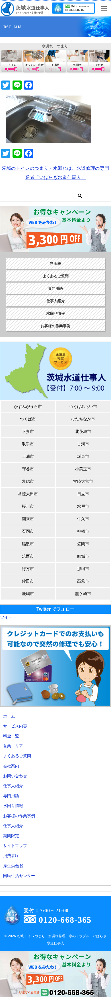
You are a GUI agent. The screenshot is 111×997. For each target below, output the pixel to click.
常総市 (28, 481)
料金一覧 (11, 736)
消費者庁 (11, 855)
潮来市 (28, 519)
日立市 (83, 494)
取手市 (28, 444)
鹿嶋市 (28, 593)
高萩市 (83, 581)
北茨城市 (83, 431)
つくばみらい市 (83, 406)
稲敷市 (28, 543)
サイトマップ (15, 845)
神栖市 (83, 531)
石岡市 (28, 531)
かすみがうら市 (28, 406)
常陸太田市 (28, 494)
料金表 (55, 263)
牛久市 (83, 519)
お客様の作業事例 (55, 326)
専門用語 (55, 288)
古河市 (83, 444)
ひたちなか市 (83, 419)
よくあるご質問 (56, 276)
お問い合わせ (15, 776)
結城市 (83, 556)
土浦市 (28, 456)
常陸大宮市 (83, 481)
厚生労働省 (13, 865)
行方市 (28, 568)
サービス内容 (15, 726)
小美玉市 (83, 469)
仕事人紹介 (55, 301)
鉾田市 (28, 581)
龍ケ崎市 (83, 593)
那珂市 (83, 568)
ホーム (9, 716)
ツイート (8, 617)
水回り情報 (55, 313)
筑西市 (28, 556)
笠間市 (83, 543)
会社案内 (11, 766)
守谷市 (28, 469)
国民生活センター (19, 875)
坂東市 (83, 456)
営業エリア (13, 746)
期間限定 (11, 835)
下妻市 (28, 431)
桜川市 (28, 506)
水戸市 (83, 506)
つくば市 (28, 419)
